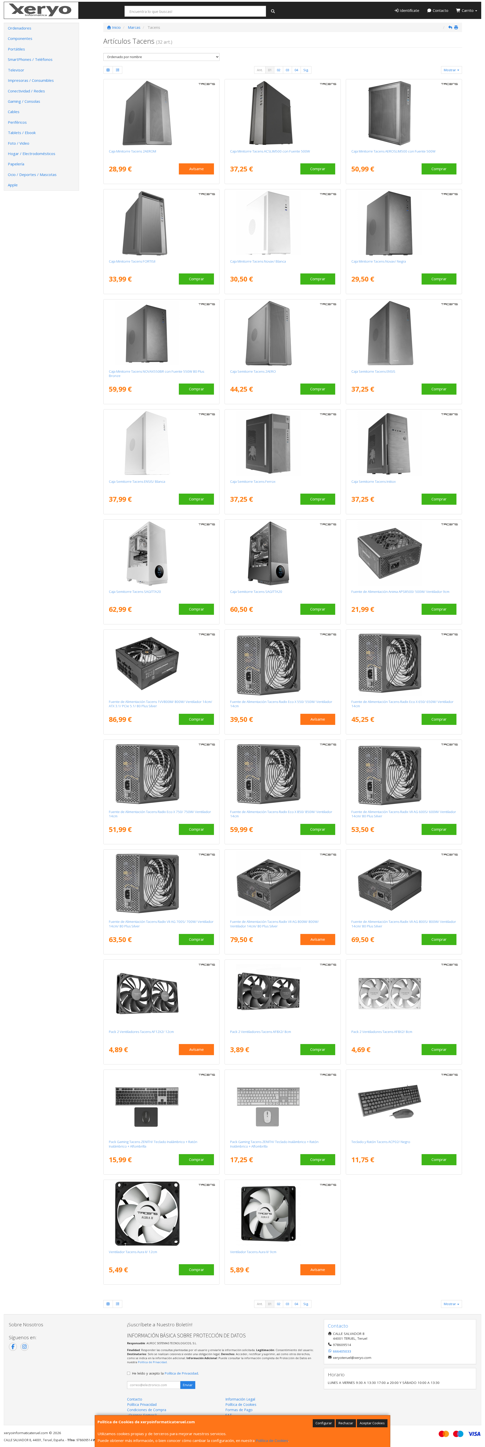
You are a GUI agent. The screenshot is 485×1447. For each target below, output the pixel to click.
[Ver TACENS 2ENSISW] (161, 443)
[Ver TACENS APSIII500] (404, 553)
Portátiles (16, 49)
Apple (13, 184)
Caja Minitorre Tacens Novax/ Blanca (258, 261)
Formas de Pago (239, 1409)
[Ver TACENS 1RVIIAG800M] (283, 883)
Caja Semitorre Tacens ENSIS (373, 371)
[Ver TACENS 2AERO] (283, 333)
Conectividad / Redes (26, 90)
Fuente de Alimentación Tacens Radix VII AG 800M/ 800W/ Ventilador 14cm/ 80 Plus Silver (274, 923)
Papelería (16, 163)
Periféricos (17, 122)
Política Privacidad (142, 1404)
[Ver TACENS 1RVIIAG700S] (161, 883)
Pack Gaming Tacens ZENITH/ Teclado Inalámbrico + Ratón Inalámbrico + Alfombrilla (153, 1143)
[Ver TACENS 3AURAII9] (283, 1213)
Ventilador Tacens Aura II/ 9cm (253, 1252)
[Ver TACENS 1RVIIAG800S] (404, 883)
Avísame (196, 168)
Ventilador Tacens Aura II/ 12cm (133, 1252)
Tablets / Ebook (22, 132)
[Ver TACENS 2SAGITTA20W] (161, 553)
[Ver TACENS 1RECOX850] (283, 773)
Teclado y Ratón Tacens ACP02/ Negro (380, 1141)
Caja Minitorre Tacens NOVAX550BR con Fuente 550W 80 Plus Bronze (156, 373)
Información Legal (240, 1399)
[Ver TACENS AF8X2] (283, 993)
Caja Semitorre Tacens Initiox (373, 481)
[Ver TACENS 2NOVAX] (404, 223)
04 (296, 70)
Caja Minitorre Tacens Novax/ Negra (378, 261)
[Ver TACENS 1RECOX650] (404, 663)
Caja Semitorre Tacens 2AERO (253, 371)
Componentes (20, 38)
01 (270, 70)
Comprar (317, 168)
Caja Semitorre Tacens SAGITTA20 (135, 591)
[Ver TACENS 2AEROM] (161, 113)
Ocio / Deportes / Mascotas (32, 174)
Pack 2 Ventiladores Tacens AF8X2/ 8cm (260, 1031)
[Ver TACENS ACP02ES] (404, 1103)
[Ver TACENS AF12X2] (161, 993)
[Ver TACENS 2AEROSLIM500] (404, 113)
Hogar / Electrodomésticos (31, 153)
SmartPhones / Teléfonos (30, 59)
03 (287, 70)
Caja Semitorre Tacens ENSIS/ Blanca (137, 481)
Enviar (187, 1385)
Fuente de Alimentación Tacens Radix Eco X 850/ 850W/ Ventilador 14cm (281, 813)
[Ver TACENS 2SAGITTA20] (283, 553)
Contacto (440, 10)
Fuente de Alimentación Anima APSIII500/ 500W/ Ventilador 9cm (400, 591)
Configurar (324, 1423)
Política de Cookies (272, 1440)
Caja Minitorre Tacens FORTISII (132, 261)
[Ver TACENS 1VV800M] (161, 663)
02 (278, 70)
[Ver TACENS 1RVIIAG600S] (404, 773)
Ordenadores (19, 28)
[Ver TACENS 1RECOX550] (283, 663)
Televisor (16, 69)
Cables (13, 111)
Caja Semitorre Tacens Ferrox (253, 481)
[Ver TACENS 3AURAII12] (161, 1213)
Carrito (468, 10)
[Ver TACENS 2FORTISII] (161, 223)
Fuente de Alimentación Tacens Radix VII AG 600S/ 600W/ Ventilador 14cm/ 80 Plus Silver (403, 813)
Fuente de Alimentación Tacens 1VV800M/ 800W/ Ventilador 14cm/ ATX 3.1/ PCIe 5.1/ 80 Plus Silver (160, 703)
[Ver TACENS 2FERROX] (283, 443)
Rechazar (345, 1423)
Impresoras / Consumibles (31, 80)
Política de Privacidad (152, 1362)
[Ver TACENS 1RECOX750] (161, 773)
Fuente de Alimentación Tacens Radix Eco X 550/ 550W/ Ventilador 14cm (281, 703)
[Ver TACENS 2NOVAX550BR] (161, 333)
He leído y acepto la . (165, 1373)
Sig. (306, 70)
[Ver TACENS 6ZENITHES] (161, 1103)
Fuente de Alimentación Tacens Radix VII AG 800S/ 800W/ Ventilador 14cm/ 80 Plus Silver (403, 923)
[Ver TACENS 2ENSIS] (404, 333)
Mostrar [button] (450, 70)
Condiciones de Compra (146, 1409)
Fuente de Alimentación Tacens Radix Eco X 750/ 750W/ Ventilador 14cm (160, 813)
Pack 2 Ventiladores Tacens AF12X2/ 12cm (141, 1031)
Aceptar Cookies (372, 1423)
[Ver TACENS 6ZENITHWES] (283, 1103)
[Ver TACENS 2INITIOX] (404, 443)
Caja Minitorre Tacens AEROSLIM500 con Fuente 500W (393, 151)
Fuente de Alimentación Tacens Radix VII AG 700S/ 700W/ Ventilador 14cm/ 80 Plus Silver (161, 923)
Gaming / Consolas (24, 101)
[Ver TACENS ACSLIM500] (283, 113)
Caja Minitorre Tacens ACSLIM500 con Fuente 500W (270, 151)
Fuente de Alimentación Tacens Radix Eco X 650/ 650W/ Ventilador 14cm (402, 703)
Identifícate (409, 10)
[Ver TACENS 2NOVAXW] (283, 223)
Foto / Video (18, 143)
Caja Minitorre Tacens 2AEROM (132, 151)
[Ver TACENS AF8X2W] (404, 993)
